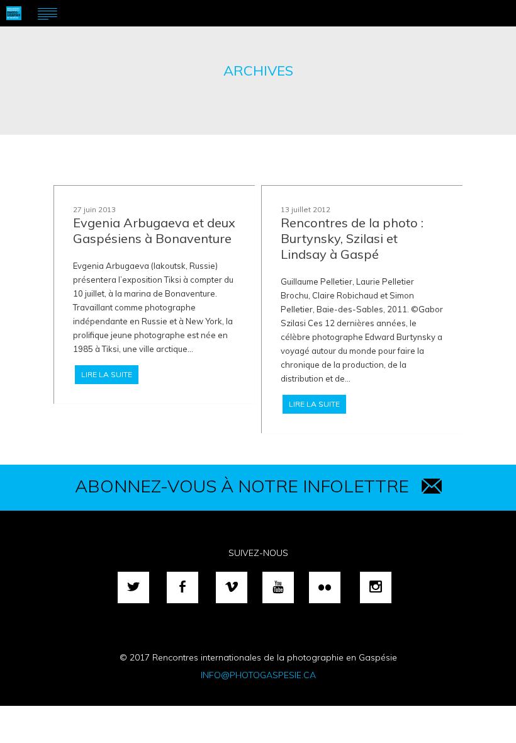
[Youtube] (278, 587)
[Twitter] (133, 587)
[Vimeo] (231, 587)
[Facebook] (182, 587)
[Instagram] (375, 587)
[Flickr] (324, 587)
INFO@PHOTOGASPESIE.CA (258, 675)
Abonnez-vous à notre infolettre (242, 486)
